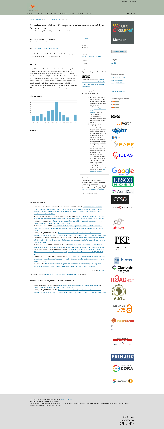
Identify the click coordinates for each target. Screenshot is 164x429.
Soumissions (62, 13)
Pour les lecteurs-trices (118, 77)
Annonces (81, 13)
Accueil (29, 13)
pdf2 (86, 39)
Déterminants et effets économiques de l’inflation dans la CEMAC (79, 285)
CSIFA (89, 13)
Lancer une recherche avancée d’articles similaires (61, 274)
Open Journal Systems (118, 91)
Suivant (101, 270)
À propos (38, 13)
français (114, 66)
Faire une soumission (119, 52)
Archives (72, 13)
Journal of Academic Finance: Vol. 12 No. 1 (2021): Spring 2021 (53, 287)
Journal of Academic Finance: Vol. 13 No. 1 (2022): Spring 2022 (53, 223)
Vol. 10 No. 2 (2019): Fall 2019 (51, 19)
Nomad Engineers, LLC (68, 399)
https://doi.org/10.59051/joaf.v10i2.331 (46, 48)
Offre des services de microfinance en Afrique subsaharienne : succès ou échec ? (78, 221)
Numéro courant (50, 13)
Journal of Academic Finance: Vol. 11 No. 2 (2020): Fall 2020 (85, 219)
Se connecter (133, 1)
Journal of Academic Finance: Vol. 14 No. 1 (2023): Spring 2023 (75, 266)
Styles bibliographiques (90, 193)
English (113, 63)
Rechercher (132, 13)
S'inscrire (124, 1)
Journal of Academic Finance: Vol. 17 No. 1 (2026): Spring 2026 (86, 235)
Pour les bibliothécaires (118, 83)
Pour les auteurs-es (117, 80)
